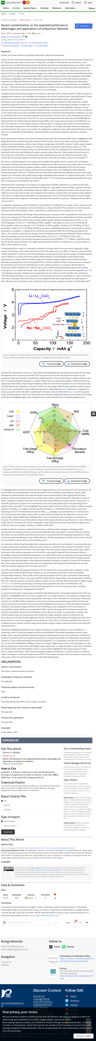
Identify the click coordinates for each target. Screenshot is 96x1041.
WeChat (70, 946)
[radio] (29, 801)
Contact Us (6, 962)
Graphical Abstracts (42, 1004)
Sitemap (5, 964)
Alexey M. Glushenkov (12, 36)
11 (41, 33)
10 (45, 654)
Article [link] (21, 14)
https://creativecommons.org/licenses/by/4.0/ (46, 870)
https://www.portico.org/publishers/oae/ (77, 977)
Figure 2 (64, 389)
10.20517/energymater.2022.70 (14, 42)
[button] (83, 26)
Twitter (57, 946)
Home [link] (3, 14)
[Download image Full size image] (46, 319)
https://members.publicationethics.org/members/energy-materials (77, 959)
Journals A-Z (38, 996)
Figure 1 (87, 270)
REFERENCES (10, 740)
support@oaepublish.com (47, 915)
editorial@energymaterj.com (14, 949)
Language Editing (41, 999)
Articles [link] (12, 14)
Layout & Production (43, 1001)
